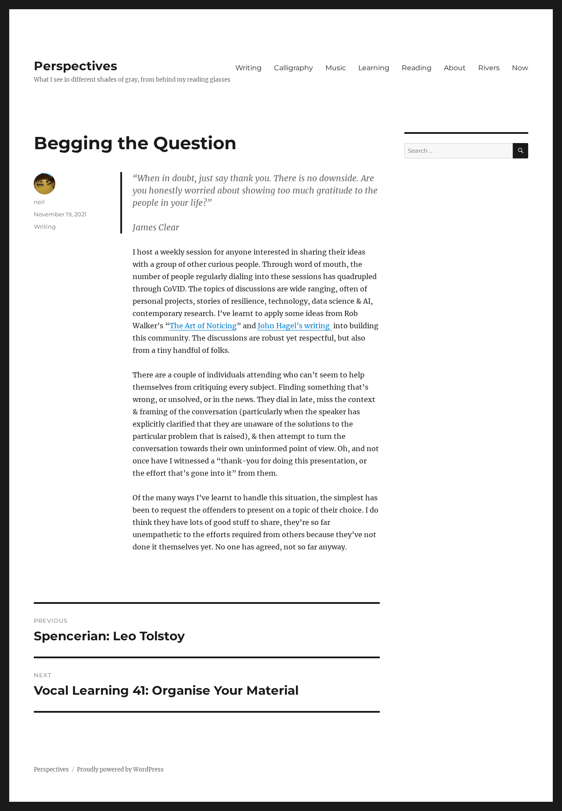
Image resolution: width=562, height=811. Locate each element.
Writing (248, 68)
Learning (373, 68)
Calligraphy (293, 68)
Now (520, 68)
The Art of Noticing (203, 325)
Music (335, 68)
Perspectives (75, 65)
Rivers (489, 68)
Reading (417, 68)
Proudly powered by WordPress (120, 769)
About (455, 68)
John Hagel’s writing (294, 325)
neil (39, 201)
